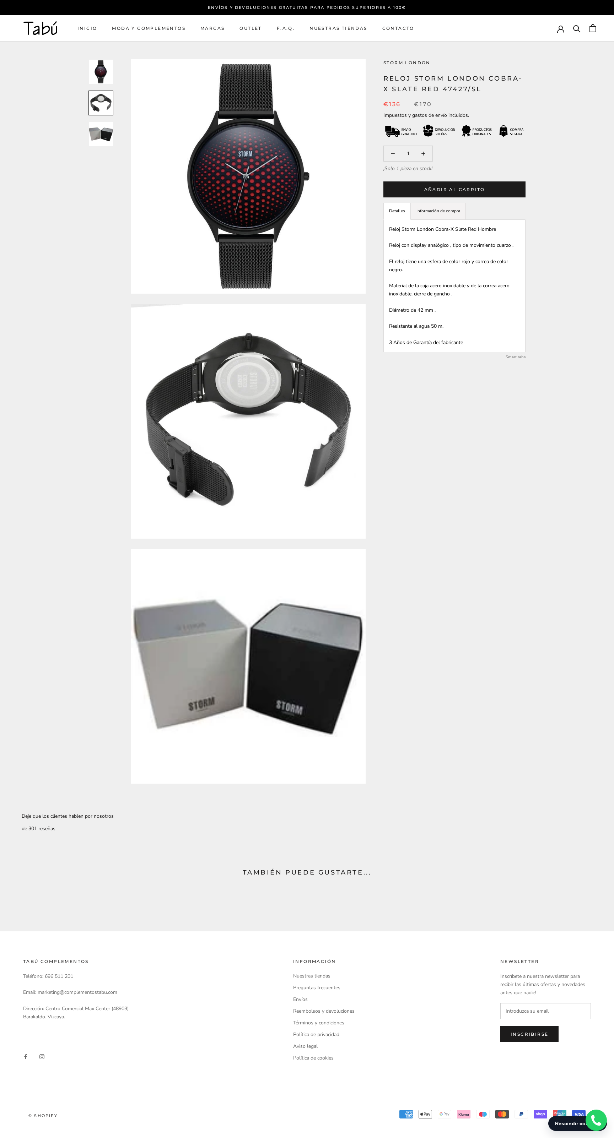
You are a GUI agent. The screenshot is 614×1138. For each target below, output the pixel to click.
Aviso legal (305, 1046)
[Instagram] (41, 1056)
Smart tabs (516, 357)
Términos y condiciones (318, 1022)
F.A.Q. (286, 28)
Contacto (398, 28)
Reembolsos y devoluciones (324, 1011)
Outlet (250, 28)
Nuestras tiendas (338, 28)
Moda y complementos (148, 28)
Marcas (212, 28)
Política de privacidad (316, 1034)
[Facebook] (25, 1056)
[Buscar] (577, 28)
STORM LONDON (407, 62)
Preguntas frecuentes (316, 987)
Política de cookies (313, 1058)
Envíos (300, 999)
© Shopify (43, 1115)
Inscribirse (529, 1034)
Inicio (87, 28)
